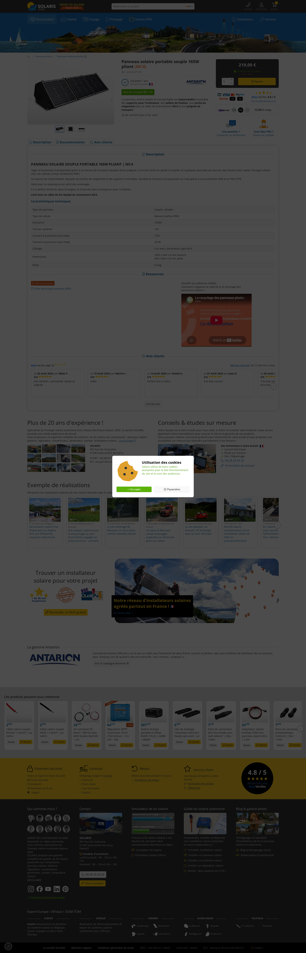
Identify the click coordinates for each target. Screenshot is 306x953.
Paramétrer (173, 489)
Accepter (135, 489)
